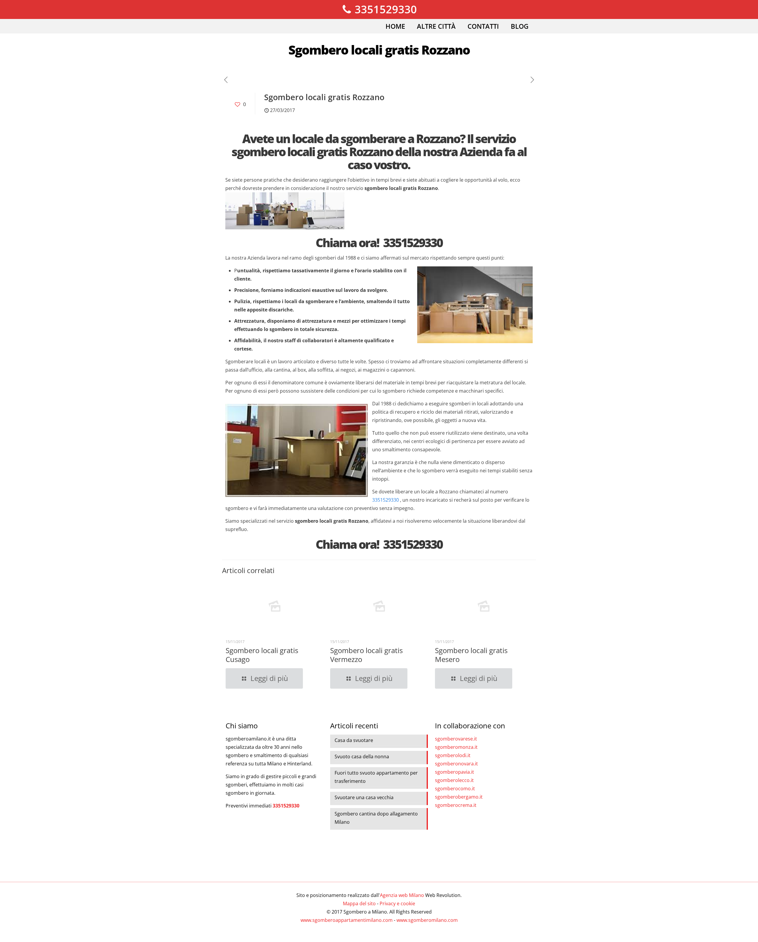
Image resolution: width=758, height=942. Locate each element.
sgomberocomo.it (455, 788)
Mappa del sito (359, 903)
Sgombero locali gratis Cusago (262, 654)
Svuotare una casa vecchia (364, 797)
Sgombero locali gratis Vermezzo (366, 654)
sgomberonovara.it (456, 763)
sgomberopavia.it (454, 772)
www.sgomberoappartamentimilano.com (347, 920)
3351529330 (384, 9)
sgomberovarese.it (456, 738)
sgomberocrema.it (455, 805)
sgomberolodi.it (452, 755)
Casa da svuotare (354, 740)
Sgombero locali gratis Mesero (471, 654)
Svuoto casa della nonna (362, 756)
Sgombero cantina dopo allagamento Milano (376, 817)
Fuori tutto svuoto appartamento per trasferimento (376, 777)
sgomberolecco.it (454, 780)
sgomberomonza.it (456, 747)
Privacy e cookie (397, 903)
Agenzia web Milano (402, 895)
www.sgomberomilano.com (427, 920)
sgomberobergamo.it (459, 797)
